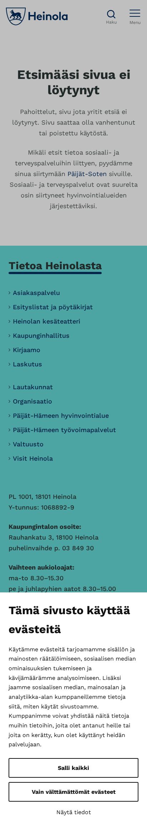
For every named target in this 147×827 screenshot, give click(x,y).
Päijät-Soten (87, 173)
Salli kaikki (73, 768)
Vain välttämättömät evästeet (74, 791)
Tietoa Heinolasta (55, 265)
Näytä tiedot (73, 812)
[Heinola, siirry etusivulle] (37, 16)
